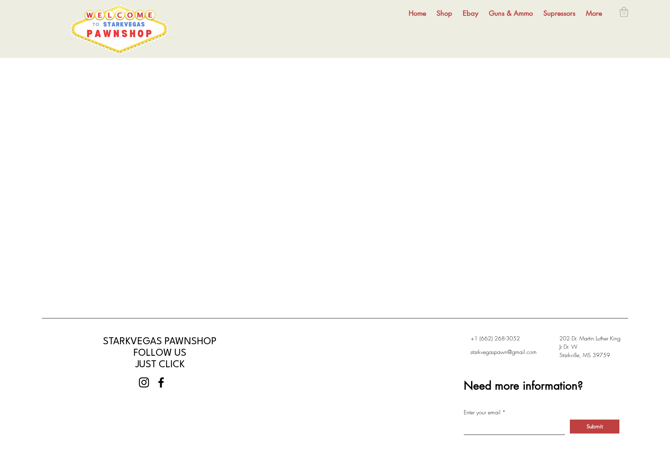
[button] (624, 12)
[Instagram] (144, 382)
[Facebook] (161, 382)
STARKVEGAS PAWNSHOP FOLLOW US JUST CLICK (160, 353)
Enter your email (482, 412)
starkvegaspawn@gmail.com (503, 352)
